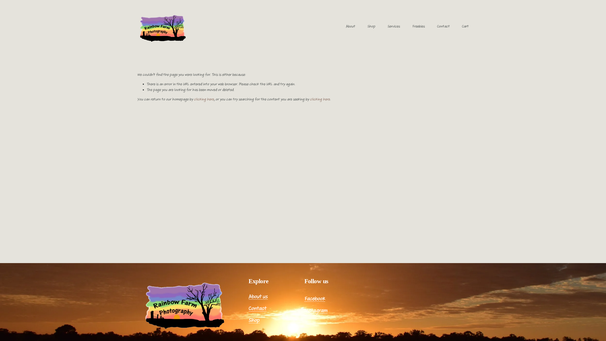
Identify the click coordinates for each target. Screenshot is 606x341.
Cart (465, 26)
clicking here (204, 99)
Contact (443, 26)
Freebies (418, 26)
